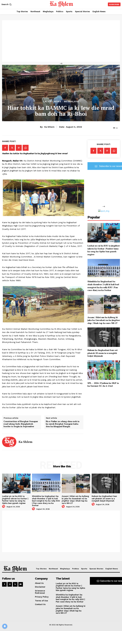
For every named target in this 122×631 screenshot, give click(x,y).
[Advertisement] (61, 41)
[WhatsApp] (26, 148)
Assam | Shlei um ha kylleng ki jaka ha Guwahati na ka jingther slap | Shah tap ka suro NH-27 (103, 320)
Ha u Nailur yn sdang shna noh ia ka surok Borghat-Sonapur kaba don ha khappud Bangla (62, 424)
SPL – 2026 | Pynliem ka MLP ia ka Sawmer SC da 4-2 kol (103, 384)
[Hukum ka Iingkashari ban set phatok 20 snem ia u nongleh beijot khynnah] (103, 337)
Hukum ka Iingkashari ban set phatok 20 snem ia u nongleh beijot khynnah (102, 353)
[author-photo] (4, 506)
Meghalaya (71, 101)
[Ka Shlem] (9, 442)
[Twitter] (12, 148)
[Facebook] (5, 148)
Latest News (52, 101)
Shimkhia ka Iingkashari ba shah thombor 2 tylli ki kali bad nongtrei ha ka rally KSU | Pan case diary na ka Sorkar (103, 286)
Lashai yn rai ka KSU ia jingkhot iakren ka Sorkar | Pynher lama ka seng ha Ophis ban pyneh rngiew (103, 250)
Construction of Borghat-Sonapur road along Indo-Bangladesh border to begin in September (21, 424)
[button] (6, 4)
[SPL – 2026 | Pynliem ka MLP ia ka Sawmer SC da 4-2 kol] (103, 370)
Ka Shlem (49, 127)
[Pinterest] (19, 148)
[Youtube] (20, 584)
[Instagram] (9, 584)
